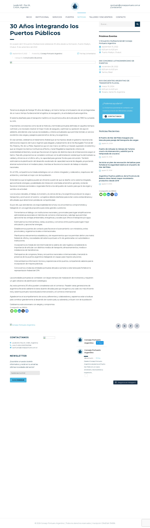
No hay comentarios (88, 53)
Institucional (42, 17)
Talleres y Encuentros (100, 17)
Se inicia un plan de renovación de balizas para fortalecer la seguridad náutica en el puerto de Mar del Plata (119, 164)
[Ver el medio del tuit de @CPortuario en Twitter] (86, 375)
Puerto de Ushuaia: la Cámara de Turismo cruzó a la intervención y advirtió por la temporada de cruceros (117, 151)
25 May (98, 358)
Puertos (70, 17)
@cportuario (88, 358)
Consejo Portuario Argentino (92, 351)
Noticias (81, 17)
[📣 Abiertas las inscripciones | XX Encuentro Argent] (125, 358)
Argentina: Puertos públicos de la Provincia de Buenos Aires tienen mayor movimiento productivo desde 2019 (119, 178)
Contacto (121, 17)
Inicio (29, 17)
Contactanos (114, 116)
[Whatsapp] (104, 194)
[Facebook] (116, 194)
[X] (112, 194)
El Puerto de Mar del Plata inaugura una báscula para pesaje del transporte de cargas (118, 139)
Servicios (57, 17)
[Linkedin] (108, 194)
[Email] (101, 194)
